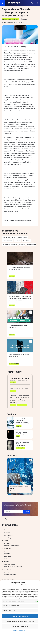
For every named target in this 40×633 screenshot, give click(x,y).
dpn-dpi (7, 540)
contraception (9, 535)
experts (22, 244)
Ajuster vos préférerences (20, 626)
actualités (6, 237)
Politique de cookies (19, 630)
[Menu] (2, 3)
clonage (7, 532)
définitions (26, 241)
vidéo (14, 237)
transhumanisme (10, 574)
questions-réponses (10, 244)
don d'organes (9, 538)
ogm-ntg (7, 569)
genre (6, 551)
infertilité (7, 556)
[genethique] (14, 3)
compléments (7, 241)
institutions (8, 559)
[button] (26, 512)
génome (7, 553)
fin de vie (7, 548)
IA (5, 530)
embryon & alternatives (10, 19)
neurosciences (9, 564)
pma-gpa (7, 572)
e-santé (7, 543)
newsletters (31, 244)
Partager (24, 47)
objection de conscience (13, 567)
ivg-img (7, 561)
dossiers (18, 241)
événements (22, 237)
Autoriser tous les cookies (20, 616)
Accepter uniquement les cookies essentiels (20, 621)
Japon (24, 19)
